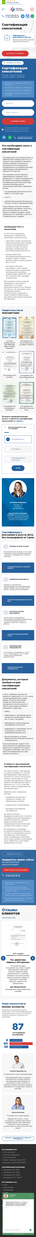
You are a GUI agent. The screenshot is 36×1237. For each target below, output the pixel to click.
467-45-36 (12, 17)
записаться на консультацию (15, 870)
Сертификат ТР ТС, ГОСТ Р (12, 1177)
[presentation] (3, 958)
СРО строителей (9, 1152)
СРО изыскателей (9, 1157)
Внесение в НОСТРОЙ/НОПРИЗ (14, 1162)
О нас (5, 1184)
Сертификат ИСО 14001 (11, 1172)
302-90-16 (11, 15)
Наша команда (8, 1187)
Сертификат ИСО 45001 (11, 1175)
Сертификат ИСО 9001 (11, 1169)
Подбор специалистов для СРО (14, 1160)
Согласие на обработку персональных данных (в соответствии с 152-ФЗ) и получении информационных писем (17, 129)
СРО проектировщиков (11, 1154)
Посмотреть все (9, 917)
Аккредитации (8, 1190)
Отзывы (5, 1192)
